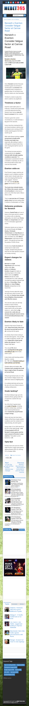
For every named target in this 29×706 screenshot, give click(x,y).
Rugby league (7, 669)
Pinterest (16, 2)
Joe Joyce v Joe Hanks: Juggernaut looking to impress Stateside (16, 624)
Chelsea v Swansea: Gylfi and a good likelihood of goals (16, 609)
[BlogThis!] (8, 457)
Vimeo (20, 2)
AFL (5, 672)
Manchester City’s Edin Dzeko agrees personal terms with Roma (17, 633)
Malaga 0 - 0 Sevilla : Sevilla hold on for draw (16, 616)
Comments (14, 604)
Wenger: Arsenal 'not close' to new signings (17, 641)
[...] (18, 487)
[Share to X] (9, 457)
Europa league (8, 674)
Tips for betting (18, 455)
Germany (13, 672)
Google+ (11, 2)
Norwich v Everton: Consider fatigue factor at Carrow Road (14, 27)
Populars (7, 604)
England (13, 455)
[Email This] (6, 457)
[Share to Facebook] (11, 457)
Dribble (18, 2)
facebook (6, 2)
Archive (22, 604)
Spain (16, 669)
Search (25, 15)
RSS (23, 2)
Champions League (9, 667)
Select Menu (5, 15)
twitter (8, 2)
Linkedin (13, 2)
